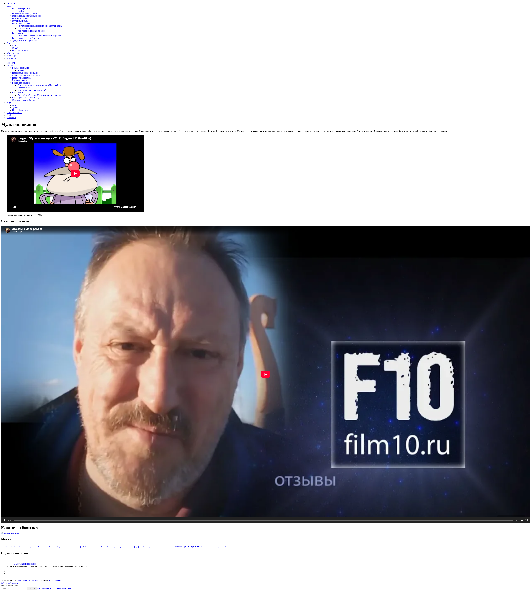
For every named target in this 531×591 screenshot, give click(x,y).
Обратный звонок (9, 583)
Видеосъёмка (61, 547)
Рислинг (109, 547)
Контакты (11, 58)
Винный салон (71, 547)
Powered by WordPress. (29, 581)
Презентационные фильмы (25, 13)
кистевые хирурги (165, 547)
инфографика (136, 547)
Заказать (32, 588)
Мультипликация (20, 21)
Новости (11, 3)
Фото (14, 46)
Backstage (11, 55)
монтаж (213, 547)
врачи (130, 547)
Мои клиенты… (14, 53)
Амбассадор (25, 547)
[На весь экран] (526, 520)
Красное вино (95, 547)
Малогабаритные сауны (25, 564)
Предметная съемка (21, 18)
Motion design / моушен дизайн (26, 16)
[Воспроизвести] (4, 520)
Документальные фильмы (24, 41)
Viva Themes (55, 581)
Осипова (103, 547)
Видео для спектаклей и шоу (25, 38)
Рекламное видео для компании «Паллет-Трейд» (40, 26)
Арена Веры (33, 547)
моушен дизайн (222, 547)
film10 (8, 547)
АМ (19, 547)
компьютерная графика (186, 546)
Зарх (80, 546)
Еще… (10, 43)
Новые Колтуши (20, 50)
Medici (21, 11)
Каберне (87, 547)
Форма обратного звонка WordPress (54, 588)
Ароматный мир (43, 547)
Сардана (115, 547)
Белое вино (53, 547)
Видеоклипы (18, 33)
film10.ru (14, 547)
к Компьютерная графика (150, 547)
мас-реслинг (206, 547)
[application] (265, 374)
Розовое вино (24, 28)
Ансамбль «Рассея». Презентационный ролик (39, 36)
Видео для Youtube (21, 23)
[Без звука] (521, 520)
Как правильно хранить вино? (32, 31)
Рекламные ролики (21, 8)
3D (5, 547)
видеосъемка (123, 547)
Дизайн (15, 48)
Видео (10, 6)
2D (2, 547)
